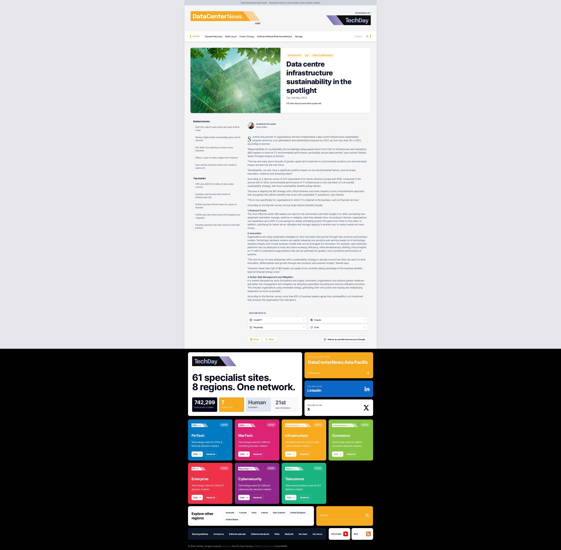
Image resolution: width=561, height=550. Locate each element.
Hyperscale (294, 55)
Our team (303, 534)
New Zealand (279, 512)
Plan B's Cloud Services (242, 546)
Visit (195, 454)
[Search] (367, 36)
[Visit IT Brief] (205, 468)
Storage (299, 36)
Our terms (317, 534)
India (254, 512)
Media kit (210, 454)
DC (306, 55)
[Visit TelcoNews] (298, 468)
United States (232, 519)
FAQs (277, 534)
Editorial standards (260, 534)
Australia (230, 512)
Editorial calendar (237, 534)
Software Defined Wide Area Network (274, 36)
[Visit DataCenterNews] (298, 425)
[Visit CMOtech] (251, 425)
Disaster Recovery (213, 36)
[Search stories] (367, 515)
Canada (243, 512)
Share (256, 339)
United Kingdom (298, 512)
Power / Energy (246, 36)
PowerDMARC (281, 546)
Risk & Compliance (322, 55)
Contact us (218, 534)
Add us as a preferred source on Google (346, 339)
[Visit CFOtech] (205, 425)
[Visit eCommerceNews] (345, 425)
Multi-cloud (231, 36)
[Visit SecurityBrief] (251, 468)
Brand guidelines (200, 534)
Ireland (264, 512)
